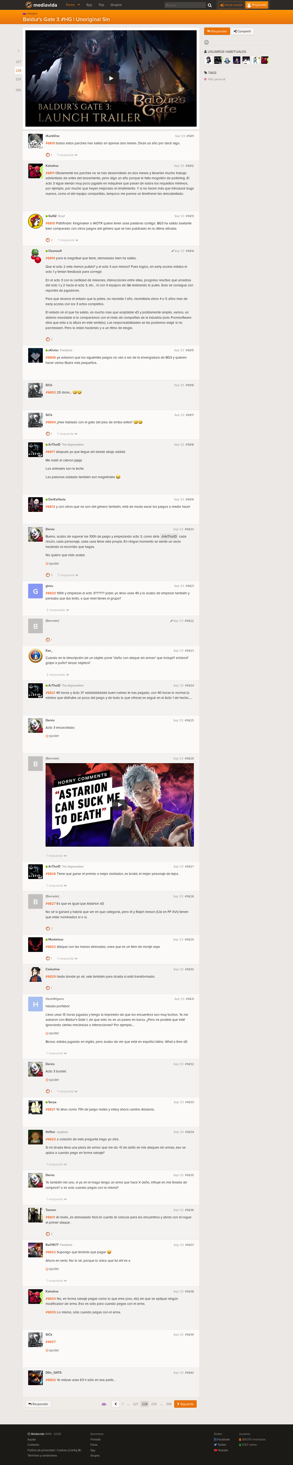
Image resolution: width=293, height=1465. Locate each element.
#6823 (189, 650)
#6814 (190, 251)
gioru (49, 586)
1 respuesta (65, 155)
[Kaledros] (265, 60)
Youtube (222, 1450)
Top (101, 4)
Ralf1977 (52, 1245)
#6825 (189, 720)
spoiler (54, 563)
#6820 (189, 529)
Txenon (51, 1210)
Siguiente (186, 1404)
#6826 (189, 758)
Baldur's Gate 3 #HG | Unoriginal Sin (66, 19)
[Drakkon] (255, 60)
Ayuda (31, 1439)
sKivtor (53, 350)
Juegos (32, 12)
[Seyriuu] (237, 60)
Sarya (52, 1102)
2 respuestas (56, 610)
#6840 (189, 1372)
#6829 (189, 939)
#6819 (190, 499)
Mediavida (45, 4)
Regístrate (259, 5)
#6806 (51, 357)
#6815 (190, 350)
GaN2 (52, 216)
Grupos (116, 4)
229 (154, 1404)
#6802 (51, 392)
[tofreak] (246, 60)
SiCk (49, 385)
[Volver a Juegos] (104, 1404)
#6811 (190, 136)
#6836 (189, 1210)
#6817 (190, 415)
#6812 (190, 166)
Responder (40, 1404)
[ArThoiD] (218, 60)
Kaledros (52, 166)
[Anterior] (115, 1404)
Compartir (243, 31)
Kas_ (49, 651)
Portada (95, 1439)
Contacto (33, 1445)
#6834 (189, 1132)
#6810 (50, 143)
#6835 (189, 1175)
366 (169, 1404)
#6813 (190, 216)
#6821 (190, 586)
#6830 (189, 969)
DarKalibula (57, 499)
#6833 (189, 1102)
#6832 (189, 1064)
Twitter (221, 1445)
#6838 (189, 1291)
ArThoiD (54, 444)
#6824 (189, 685)
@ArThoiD (169, 536)
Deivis (50, 529)
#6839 (189, 1334)
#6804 (51, 422)
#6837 (189, 1245)
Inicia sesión (233, 5)
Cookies (62, 1450)
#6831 (190, 999)
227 (135, 1404)
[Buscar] (209, 5)
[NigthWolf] (208, 60)
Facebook (223, 1439)
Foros (71, 4)
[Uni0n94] (227, 60)
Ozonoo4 (55, 251)
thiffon (50, 1132)
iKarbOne (53, 136)
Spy (89, 4)
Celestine (53, 969)
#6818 (190, 444)
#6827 (189, 866)
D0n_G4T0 (54, 1373)
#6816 (190, 385)
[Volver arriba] (207, 42)
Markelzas (55, 939)
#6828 (189, 896)
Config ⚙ (75, 1450)
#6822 (189, 621)
